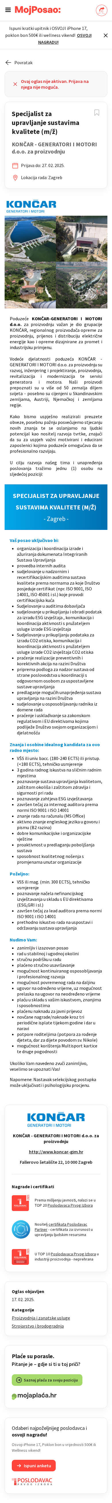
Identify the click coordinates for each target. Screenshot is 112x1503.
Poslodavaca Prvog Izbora (70, 1205)
